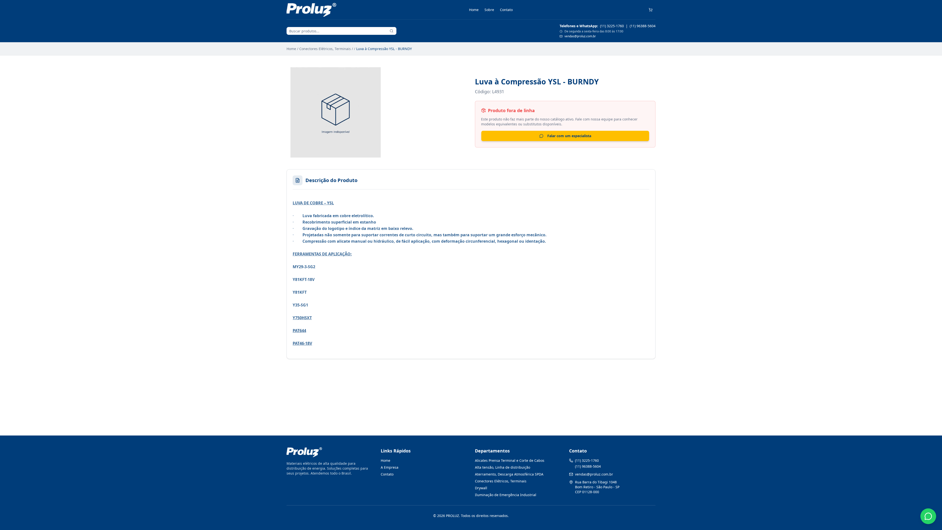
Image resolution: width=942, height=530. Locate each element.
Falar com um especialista (569, 135)
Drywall (481, 488)
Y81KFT (300, 292)
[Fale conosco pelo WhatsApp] (928, 516)
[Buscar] (391, 31)
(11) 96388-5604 (642, 26)
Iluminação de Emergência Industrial (505, 494)
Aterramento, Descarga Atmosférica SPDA (509, 474)
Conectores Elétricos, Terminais (325, 48)
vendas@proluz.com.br (580, 36)
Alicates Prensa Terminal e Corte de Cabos (509, 460)
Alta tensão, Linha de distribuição (502, 467)
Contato (506, 9)
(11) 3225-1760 (612, 26)
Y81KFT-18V (303, 279)
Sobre (489, 9)
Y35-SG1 (300, 305)
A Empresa (389, 467)
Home (474, 9)
